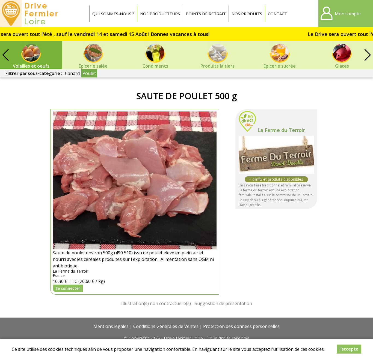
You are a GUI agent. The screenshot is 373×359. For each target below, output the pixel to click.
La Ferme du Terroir (281, 130)
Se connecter (67, 288)
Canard (72, 73)
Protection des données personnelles (241, 326)
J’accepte (349, 349)
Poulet (89, 73)
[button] (367, 55)
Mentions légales (111, 326)
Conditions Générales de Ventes (166, 326)
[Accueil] (30, 13)
